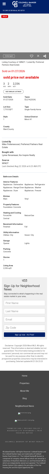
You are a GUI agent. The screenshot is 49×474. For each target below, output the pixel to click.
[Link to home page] (24, 4)
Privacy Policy (32, 428)
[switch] (31, 56)
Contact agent (9, 56)
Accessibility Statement (21, 430)
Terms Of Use (14, 428)
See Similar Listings (13, 92)
